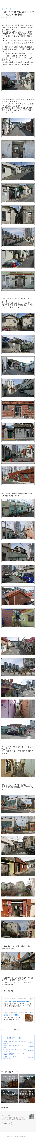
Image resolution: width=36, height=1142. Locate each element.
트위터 (22, 1065)
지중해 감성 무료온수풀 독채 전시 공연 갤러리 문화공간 (17, 1001)
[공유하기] (7, 1029)
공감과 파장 (6, 1115)
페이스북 (13, 1065)
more (33, 1072)
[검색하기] (33, 2)
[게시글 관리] (9, 1029)
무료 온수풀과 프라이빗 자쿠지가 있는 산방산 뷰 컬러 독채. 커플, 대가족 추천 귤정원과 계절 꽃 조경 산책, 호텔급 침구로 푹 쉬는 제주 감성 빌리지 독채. (17, 1005)
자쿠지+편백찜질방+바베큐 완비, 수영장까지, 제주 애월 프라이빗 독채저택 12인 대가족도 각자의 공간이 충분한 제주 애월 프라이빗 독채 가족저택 (12, 1019)
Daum (17, 1136)
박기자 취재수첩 (6, 9)
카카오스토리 (18, 1065)
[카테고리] (2, 2)
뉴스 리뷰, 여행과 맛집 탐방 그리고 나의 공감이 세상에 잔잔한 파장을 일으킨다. (14, 1118)
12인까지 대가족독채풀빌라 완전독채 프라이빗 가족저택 (11, 1015)
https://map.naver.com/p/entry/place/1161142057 (15, 1012)
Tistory (27, 1136)
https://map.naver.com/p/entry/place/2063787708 (16, 998)
